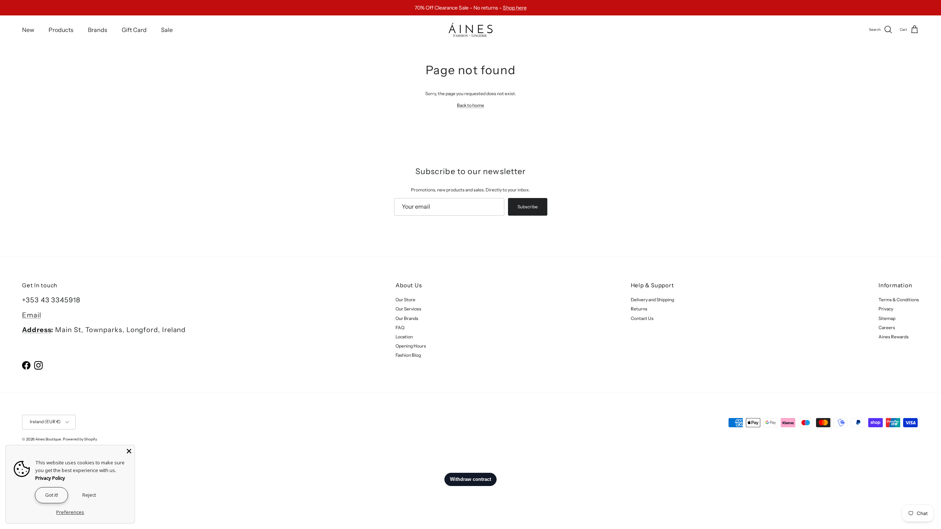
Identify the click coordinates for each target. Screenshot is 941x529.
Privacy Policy (50, 478)
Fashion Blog (408, 355)
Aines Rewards (894, 336)
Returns (639, 309)
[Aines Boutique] (470, 30)
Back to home (470, 105)
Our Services (408, 309)
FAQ (400, 327)
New (28, 29)
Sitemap (887, 318)
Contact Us (642, 318)
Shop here (515, 7)
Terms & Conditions (899, 299)
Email (31, 315)
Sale (167, 29)
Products (61, 29)
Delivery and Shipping (652, 299)
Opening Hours (411, 346)
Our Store (405, 299)
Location (404, 336)
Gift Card (134, 29)
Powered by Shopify (80, 439)
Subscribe (528, 206)
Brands (97, 29)
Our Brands (407, 318)
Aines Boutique (48, 439)
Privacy (886, 309)
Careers (887, 327)
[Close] (129, 450)
